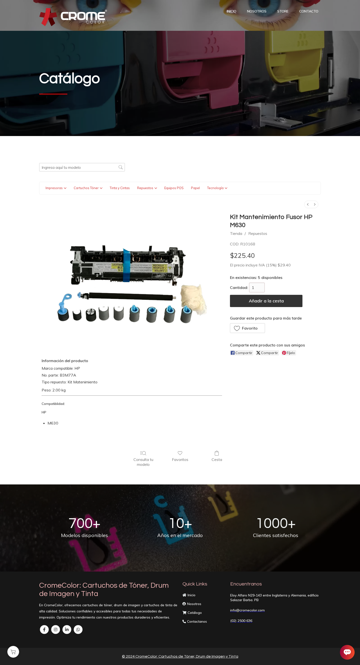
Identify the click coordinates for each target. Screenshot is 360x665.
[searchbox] (82, 167)
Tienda (236, 233)
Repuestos (257, 233)
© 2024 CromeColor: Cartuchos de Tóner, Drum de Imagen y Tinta (180, 656)
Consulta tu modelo (143, 462)
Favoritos (180, 459)
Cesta (217, 459)
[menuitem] (307, 204)
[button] (247, 328)
